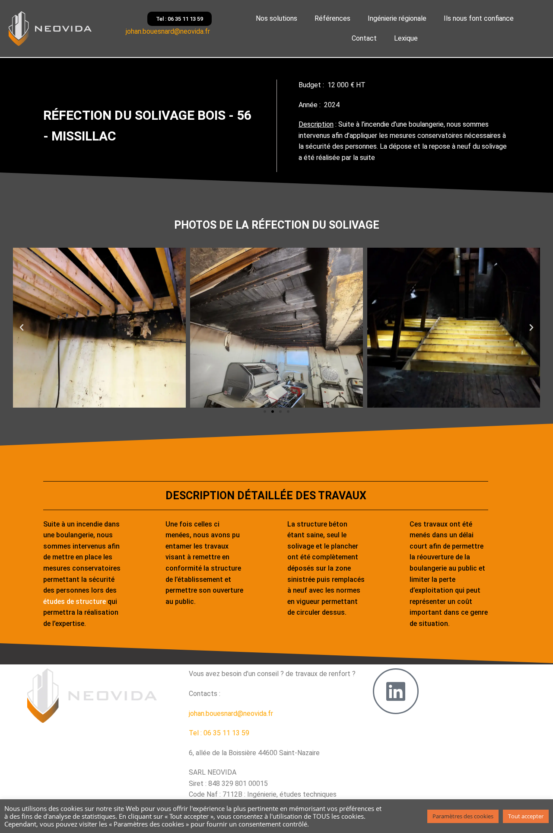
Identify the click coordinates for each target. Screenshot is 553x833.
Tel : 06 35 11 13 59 (219, 733)
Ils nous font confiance (479, 18)
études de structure (74, 601)
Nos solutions (276, 18)
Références (332, 18)
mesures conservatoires (426, 135)
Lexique (406, 38)
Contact (364, 38)
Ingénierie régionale (397, 18)
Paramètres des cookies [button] (462, 816)
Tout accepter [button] (525, 816)
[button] (21, 327)
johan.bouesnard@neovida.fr (169, 31)
